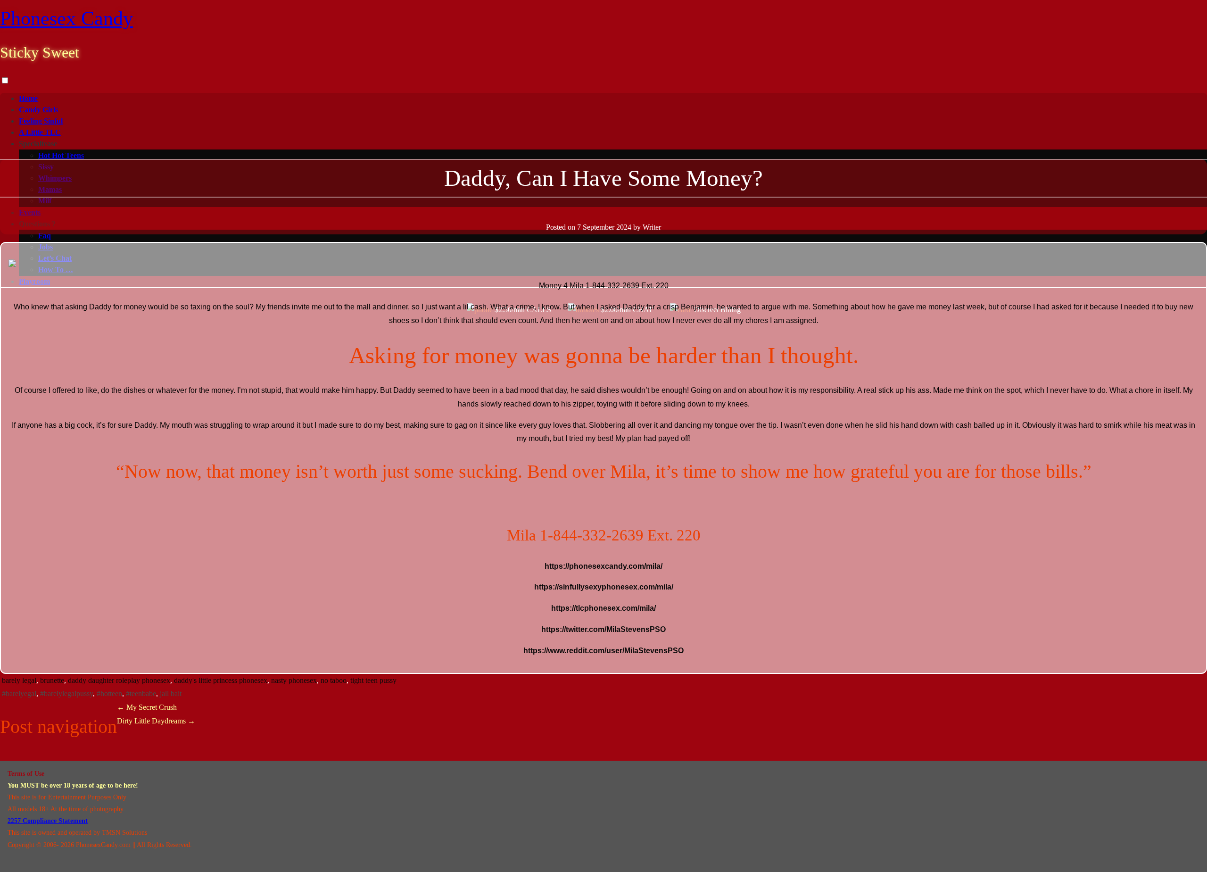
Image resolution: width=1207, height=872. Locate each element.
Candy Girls (38, 110)
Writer (652, 227)
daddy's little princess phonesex (220, 680)
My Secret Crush (147, 707)
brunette (52, 680)
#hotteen (109, 693)
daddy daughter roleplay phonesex (119, 680)
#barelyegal (19, 693)
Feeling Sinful (41, 121)
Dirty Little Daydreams (156, 721)
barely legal (19, 680)
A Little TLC (40, 132)
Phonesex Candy (66, 18)
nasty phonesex (294, 680)
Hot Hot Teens (61, 155)
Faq (44, 236)
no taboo (334, 680)
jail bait (171, 693)
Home (28, 98)
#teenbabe (141, 693)
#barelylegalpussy (66, 693)
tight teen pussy (373, 680)
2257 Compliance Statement (48, 820)
